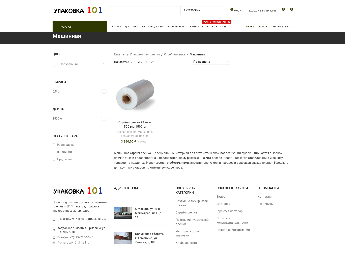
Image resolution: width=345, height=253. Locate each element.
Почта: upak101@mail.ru (73, 242)
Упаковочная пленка (135, 135)
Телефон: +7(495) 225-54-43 (75, 237)
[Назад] (47, 38)
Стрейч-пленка (127, 131)
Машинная (145, 131)
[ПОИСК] (219, 10)
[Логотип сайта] (78, 10)
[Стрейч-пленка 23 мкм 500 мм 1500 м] (135, 95)
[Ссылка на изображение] (78, 191)
